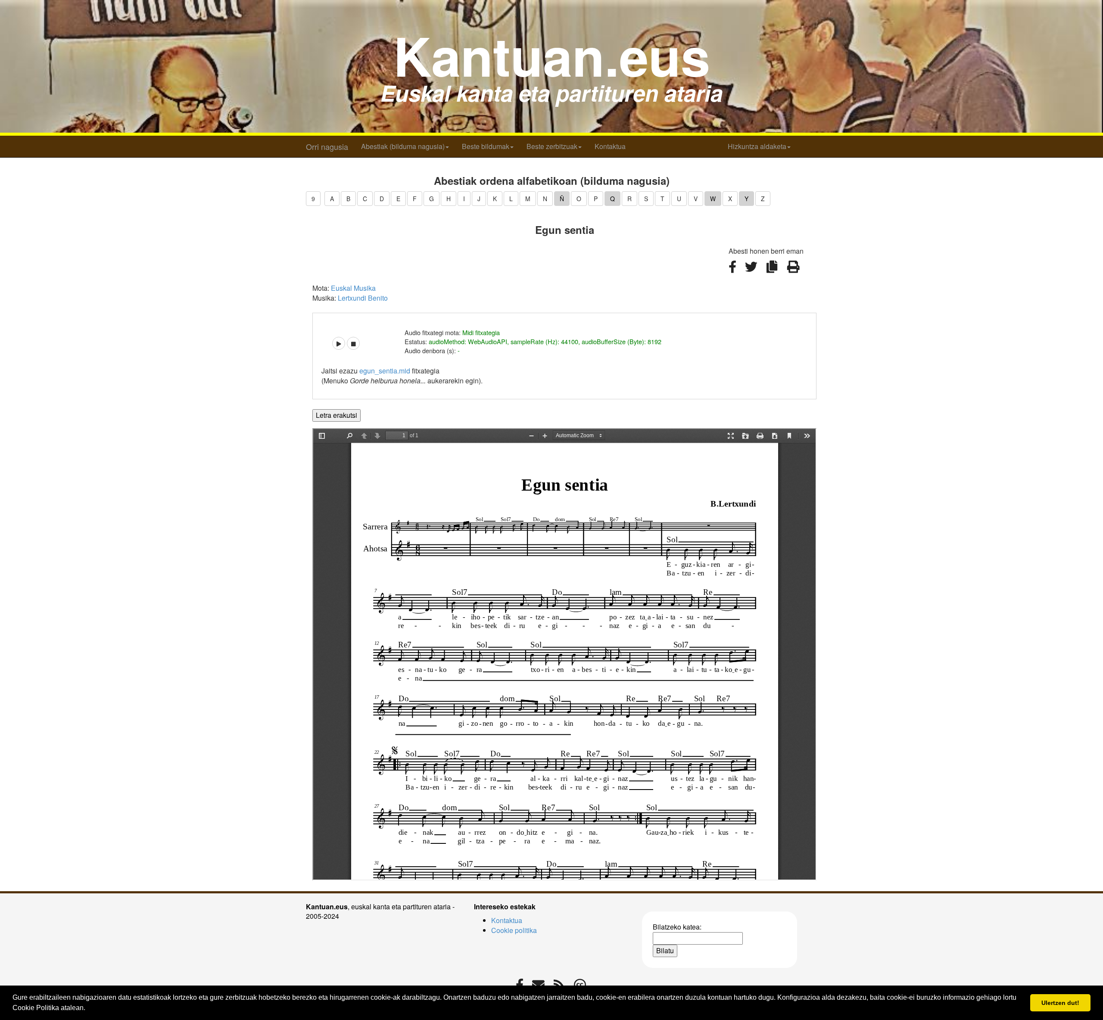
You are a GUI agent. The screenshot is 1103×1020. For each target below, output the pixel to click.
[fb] (733, 272)
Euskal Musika (353, 288)
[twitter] (752, 272)
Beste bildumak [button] (485, 146)
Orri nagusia (327, 146)
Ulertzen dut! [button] (1060, 1002)
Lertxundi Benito (363, 298)
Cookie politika (514, 930)
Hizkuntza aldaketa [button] (757, 146)
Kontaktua (610, 146)
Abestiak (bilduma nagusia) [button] (403, 146)
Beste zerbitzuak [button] (552, 146)
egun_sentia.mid (384, 371)
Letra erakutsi (336, 415)
